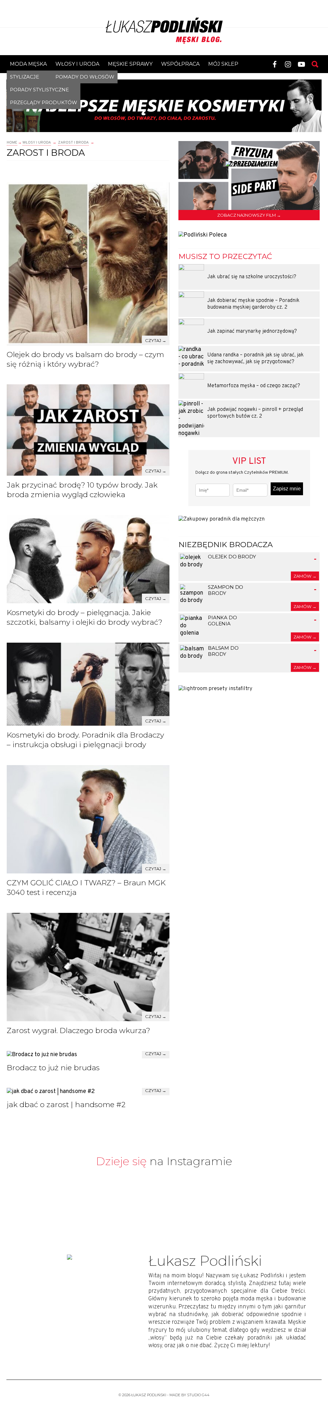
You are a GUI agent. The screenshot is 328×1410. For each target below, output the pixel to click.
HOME (12, 142)
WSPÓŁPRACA (180, 64)
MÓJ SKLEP (223, 64)
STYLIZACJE (24, 77)
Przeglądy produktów (43, 102)
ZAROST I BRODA (73, 142)
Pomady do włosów (84, 77)
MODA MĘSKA (28, 64)
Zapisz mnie (287, 488)
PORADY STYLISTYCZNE (39, 90)
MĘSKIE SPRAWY (130, 64)
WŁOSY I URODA (77, 64)
